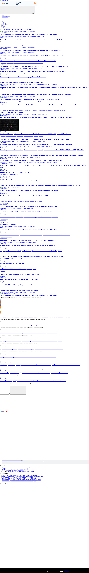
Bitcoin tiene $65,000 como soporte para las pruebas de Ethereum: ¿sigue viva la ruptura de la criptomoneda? (29, 217)
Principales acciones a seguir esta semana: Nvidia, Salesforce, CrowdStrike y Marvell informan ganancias (28, 61)
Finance (3, 467)
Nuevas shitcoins (5, 17)
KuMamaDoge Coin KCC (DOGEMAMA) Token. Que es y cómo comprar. (20, 274)
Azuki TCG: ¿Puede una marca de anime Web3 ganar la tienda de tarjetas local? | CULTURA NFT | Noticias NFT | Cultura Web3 (34, 139)
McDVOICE (4, 468)
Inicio (3, 15)
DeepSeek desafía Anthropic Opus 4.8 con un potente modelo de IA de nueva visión (22, 82)
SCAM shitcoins (4, 23)
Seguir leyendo (2, 368)
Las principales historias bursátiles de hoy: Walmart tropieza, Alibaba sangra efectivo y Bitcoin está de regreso (29, 99)
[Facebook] (0, 299)
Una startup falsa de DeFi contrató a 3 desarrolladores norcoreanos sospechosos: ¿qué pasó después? (26, 211)
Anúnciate (3, 25)
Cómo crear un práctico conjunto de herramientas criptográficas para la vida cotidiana (23, 77)
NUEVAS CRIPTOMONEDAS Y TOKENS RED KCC (11, 258)
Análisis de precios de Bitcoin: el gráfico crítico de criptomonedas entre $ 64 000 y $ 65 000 (24, 195)
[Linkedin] (0, 303)
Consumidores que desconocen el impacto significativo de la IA (18, 468)
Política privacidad (5, 24)
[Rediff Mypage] (0, 310)
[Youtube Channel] (6, 411)
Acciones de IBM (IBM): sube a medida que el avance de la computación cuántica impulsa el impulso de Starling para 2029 (32, 110)
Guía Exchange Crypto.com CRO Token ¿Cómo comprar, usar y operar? (22, 471)
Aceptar (62, 571)
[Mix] (0, 307)
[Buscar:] (5, 393)
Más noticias (9, 322)
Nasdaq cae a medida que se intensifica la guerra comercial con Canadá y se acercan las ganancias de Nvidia (28, 45)
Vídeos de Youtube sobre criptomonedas (8, 224)
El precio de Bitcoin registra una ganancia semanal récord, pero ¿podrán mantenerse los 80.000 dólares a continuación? (31, 55)
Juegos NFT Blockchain (6, 19)
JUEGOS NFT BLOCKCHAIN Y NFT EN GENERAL (11, 112)
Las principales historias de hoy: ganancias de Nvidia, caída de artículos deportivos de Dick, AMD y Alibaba (28, 34)
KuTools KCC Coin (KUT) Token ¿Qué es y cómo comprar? (16, 284)
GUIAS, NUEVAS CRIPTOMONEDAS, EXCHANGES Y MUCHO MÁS (15, 29)
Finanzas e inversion (5, 21)
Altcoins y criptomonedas (6, 16)
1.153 (4, 385)
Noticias (13, 322)
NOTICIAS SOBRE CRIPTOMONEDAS (9, 174)
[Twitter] (0, 300)
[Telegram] (0, 309)
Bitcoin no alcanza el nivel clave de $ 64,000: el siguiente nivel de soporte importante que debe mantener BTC (29, 206)
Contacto (3, 26)
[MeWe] (0, 305)
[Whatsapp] (0, 308)
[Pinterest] (0, 304)
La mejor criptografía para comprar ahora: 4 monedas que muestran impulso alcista (19, 467)
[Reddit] (0, 302)
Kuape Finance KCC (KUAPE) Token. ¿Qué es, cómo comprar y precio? (19, 279)
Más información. (66, 571)
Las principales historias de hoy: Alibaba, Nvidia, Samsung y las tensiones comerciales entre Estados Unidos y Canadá (31, 50)
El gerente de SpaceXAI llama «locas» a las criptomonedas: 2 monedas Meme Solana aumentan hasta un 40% (29, 190)
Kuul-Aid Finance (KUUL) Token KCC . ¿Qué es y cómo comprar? (18, 269)
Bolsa (3, 20)
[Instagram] (2, 411)
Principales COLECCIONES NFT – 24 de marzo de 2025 (15, 172)
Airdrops (3, 22)
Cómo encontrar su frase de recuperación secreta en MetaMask (18, 469)
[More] (1, 312)
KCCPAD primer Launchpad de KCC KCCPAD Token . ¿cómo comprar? (19, 290)
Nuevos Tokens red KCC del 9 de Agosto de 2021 (13, 263)
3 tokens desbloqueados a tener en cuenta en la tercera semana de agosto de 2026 (21, 201)
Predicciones (4, 27)
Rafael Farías (4, 469)
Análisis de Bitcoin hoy (6, 222)
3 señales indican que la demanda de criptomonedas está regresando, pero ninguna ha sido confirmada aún (28, 180)
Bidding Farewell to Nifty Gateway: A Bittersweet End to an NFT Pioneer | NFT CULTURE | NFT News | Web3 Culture (31, 160)
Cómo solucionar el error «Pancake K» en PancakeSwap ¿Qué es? (16, 470)
